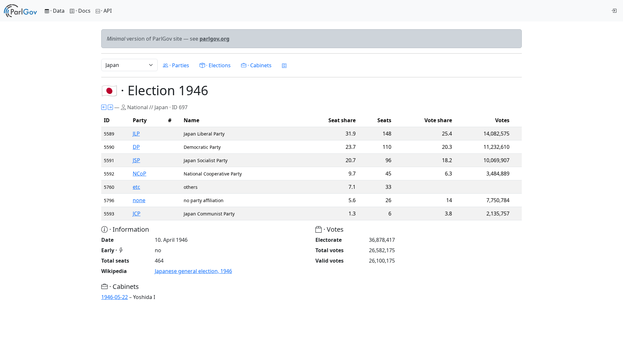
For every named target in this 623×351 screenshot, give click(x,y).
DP (136, 146)
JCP (136, 213)
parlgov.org (214, 38)
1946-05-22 (114, 297)
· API (106, 10)
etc (136, 186)
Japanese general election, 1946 (193, 271)
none (139, 200)
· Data (57, 10)
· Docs (83, 10)
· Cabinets (259, 65)
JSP (136, 160)
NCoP (139, 173)
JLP (136, 133)
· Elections (218, 65)
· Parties (178, 65)
